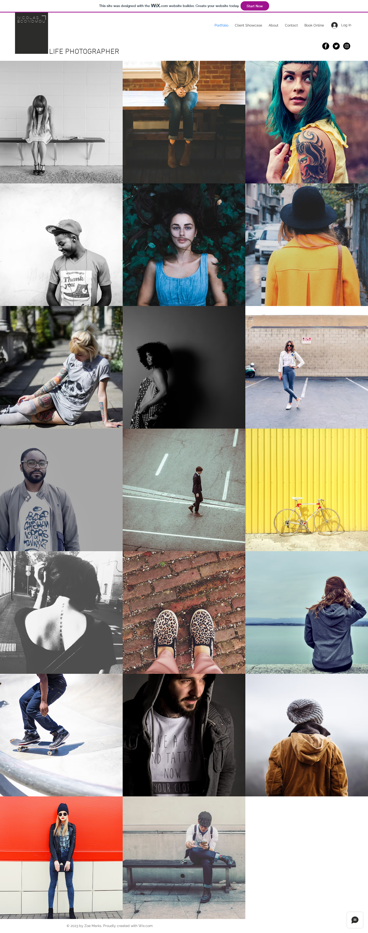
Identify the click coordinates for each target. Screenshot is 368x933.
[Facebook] (325, 46)
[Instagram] (346, 46)
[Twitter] (336, 46)
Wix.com (145, 926)
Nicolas (28, 17)
